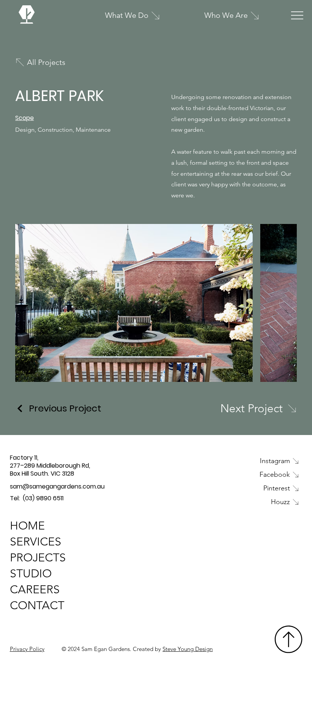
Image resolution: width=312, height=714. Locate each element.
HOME (27, 526)
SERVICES (35, 542)
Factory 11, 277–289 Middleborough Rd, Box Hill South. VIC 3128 (50, 465)
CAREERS (35, 589)
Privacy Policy (27, 649)
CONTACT (37, 605)
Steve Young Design (187, 649)
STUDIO (31, 573)
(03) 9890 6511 (43, 498)
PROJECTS (38, 557)
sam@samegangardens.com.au (57, 486)
